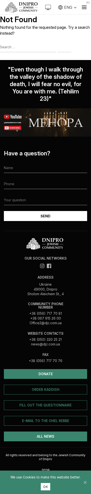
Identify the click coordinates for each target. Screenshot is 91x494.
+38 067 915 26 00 (45, 318)
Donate (46, 374)
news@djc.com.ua (45, 344)
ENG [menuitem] (68, 7)
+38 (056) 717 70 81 (45, 313)
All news (45, 436)
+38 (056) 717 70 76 (45, 361)
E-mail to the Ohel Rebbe (45, 421)
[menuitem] (67, 7)
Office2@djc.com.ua (46, 323)
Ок (45, 487)
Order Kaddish (45, 389)
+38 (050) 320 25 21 (45, 339)
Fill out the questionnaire (45, 405)
